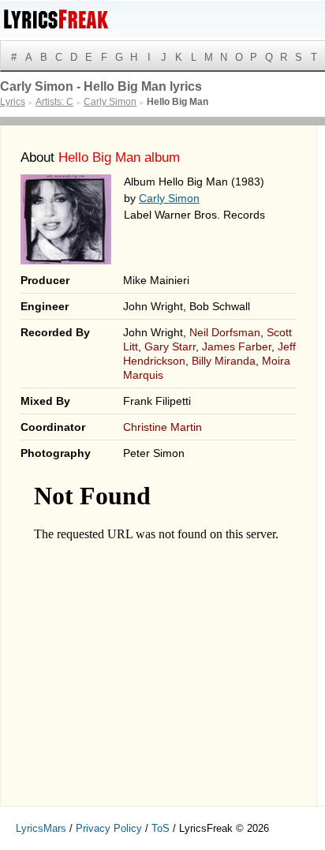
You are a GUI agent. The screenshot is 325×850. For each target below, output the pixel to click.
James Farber (236, 346)
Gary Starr (170, 346)
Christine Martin (162, 427)
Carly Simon (169, 198)
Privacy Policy (109, 828)
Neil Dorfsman (224, 332)
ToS (160, 828)
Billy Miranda (224, 360)
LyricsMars (41, 828)
